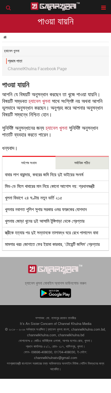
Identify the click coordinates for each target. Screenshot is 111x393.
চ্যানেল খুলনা (39, 101)
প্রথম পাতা (15, 61)
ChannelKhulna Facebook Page (37, 69)
